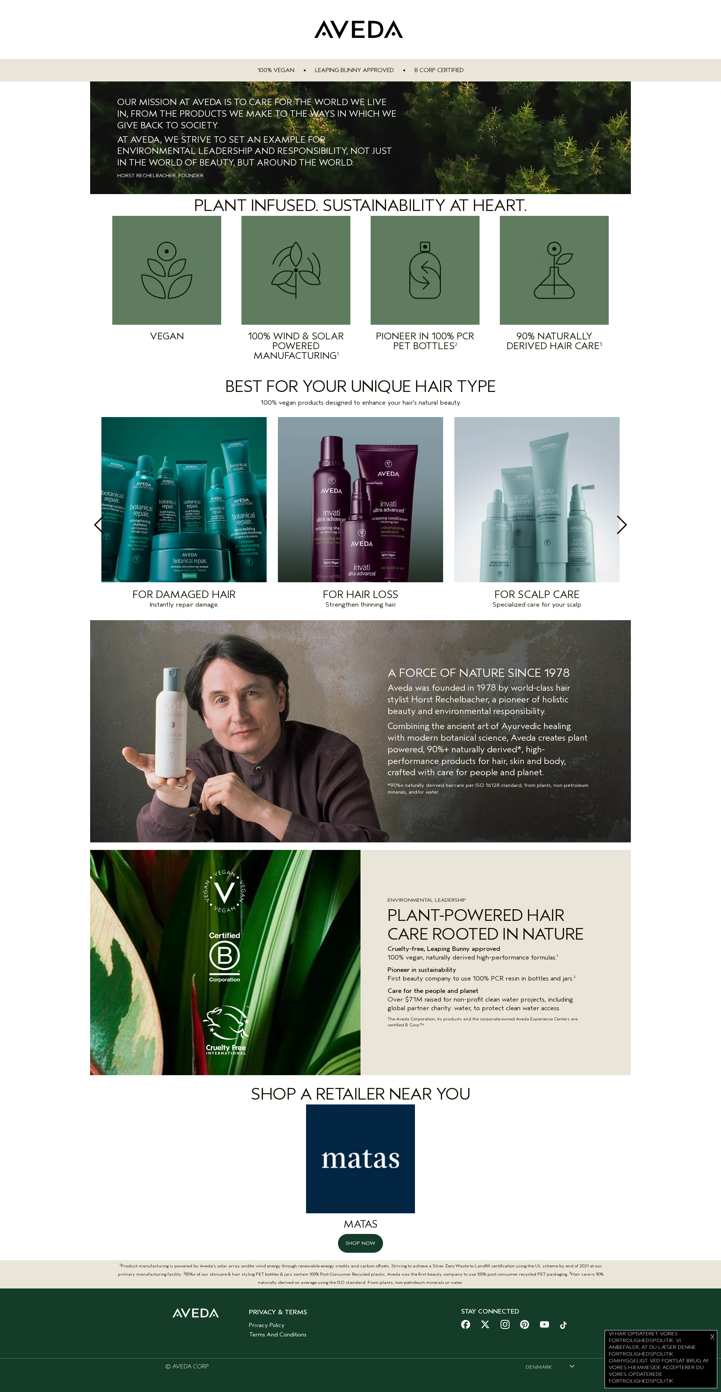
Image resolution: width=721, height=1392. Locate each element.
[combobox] (550, 1366)
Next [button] (605, 524)
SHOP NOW (360, 1243)
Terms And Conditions (277, 1334)
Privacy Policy (267, 1325)
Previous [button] (115, 524)
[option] (184, 514)
